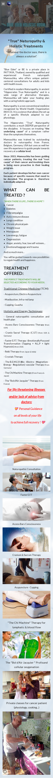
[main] (26, 48)
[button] (3, 3)
